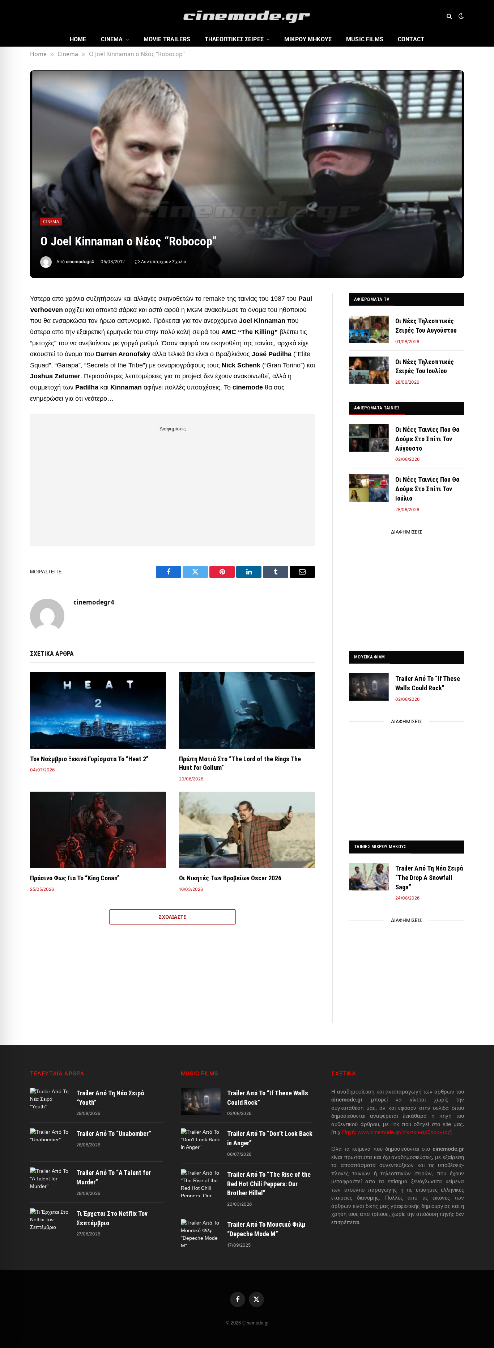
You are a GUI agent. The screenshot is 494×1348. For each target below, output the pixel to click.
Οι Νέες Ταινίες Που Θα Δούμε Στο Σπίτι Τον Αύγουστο (427, 439)
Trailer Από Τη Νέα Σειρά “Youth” (110, 1097)
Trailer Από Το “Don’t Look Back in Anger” (269, 1138)
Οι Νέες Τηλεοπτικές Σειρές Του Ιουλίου (424, 366)
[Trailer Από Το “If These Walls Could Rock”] (369, 687)
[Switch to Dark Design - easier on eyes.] (460, 16)
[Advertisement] (172, 484)
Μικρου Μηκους (308, 39)
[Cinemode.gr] (247, 16)
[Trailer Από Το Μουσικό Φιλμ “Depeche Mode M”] (201, 1233)
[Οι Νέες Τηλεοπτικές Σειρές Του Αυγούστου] (369, 329)
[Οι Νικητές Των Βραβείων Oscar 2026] (247, 830)
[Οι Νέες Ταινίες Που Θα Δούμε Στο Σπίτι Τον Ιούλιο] (369, 488)
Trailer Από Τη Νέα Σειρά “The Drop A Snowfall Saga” (429, 877)
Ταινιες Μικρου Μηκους (380, 846)
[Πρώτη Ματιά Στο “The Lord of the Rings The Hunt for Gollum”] (247, 710)
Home (78, 39)
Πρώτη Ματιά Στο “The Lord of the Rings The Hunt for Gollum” (240, 763)
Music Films (364, 39)
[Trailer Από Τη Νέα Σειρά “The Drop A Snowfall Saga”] (369, 876)
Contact (411, 39)
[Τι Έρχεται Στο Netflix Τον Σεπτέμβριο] (50, 1222)
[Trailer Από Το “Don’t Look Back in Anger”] (201, 1142)
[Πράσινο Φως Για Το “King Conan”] (98, 830)
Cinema (112, 39)
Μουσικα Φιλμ (369, 657)
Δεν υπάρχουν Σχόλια (164, 261)
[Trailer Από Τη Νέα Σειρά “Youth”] (50, 1101)
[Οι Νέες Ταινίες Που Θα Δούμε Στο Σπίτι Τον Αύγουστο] (369, 438)
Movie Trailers (167, 39)
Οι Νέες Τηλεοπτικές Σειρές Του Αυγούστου (426, 325)
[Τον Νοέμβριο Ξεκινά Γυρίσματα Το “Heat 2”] (98, 710)
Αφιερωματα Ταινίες (377, 407)
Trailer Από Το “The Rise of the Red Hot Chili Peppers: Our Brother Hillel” (269, 1184)
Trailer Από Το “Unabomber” (113, 1133)
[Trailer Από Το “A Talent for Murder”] (50, 1181)
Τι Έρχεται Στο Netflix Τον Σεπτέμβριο (112, 1218)
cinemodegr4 (80, 261)
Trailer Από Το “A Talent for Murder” (113, 1177)
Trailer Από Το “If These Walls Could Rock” (427, 683)
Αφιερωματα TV (371, 299)
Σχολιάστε (172, 917)
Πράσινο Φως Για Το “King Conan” (75, 878)
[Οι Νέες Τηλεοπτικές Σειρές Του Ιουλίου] (369, 370)
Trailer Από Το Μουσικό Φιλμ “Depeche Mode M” (266, 1229)
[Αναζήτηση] (449, 16)
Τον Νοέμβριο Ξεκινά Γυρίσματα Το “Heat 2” (89, 759)
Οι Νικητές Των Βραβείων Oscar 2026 (230, 878)
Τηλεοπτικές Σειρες (234, 39)
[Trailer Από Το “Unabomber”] (50, 1142)
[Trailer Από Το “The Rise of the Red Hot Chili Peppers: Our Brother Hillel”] (201, 1183)
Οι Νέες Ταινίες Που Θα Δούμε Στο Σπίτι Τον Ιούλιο (427, 489)
